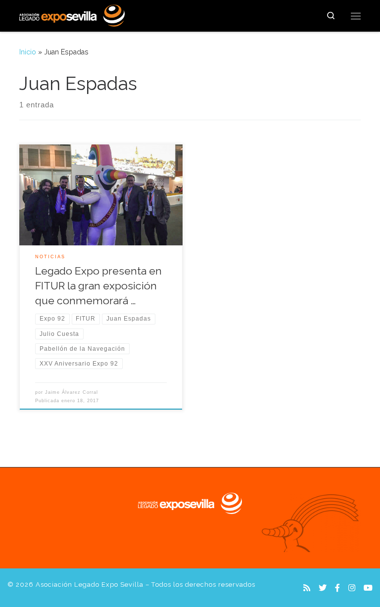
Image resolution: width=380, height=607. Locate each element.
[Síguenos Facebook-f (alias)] (337, 588)
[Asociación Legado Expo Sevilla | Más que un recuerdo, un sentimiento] (72, 14)
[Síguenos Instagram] (351, 588)
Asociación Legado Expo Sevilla (89, 584)
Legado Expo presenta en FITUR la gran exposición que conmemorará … (98, 286)
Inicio (27, 52)
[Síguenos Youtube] (368, 588)
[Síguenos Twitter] (323, 588)
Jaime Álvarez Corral (71, 392)
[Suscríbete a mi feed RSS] (306, 588)
